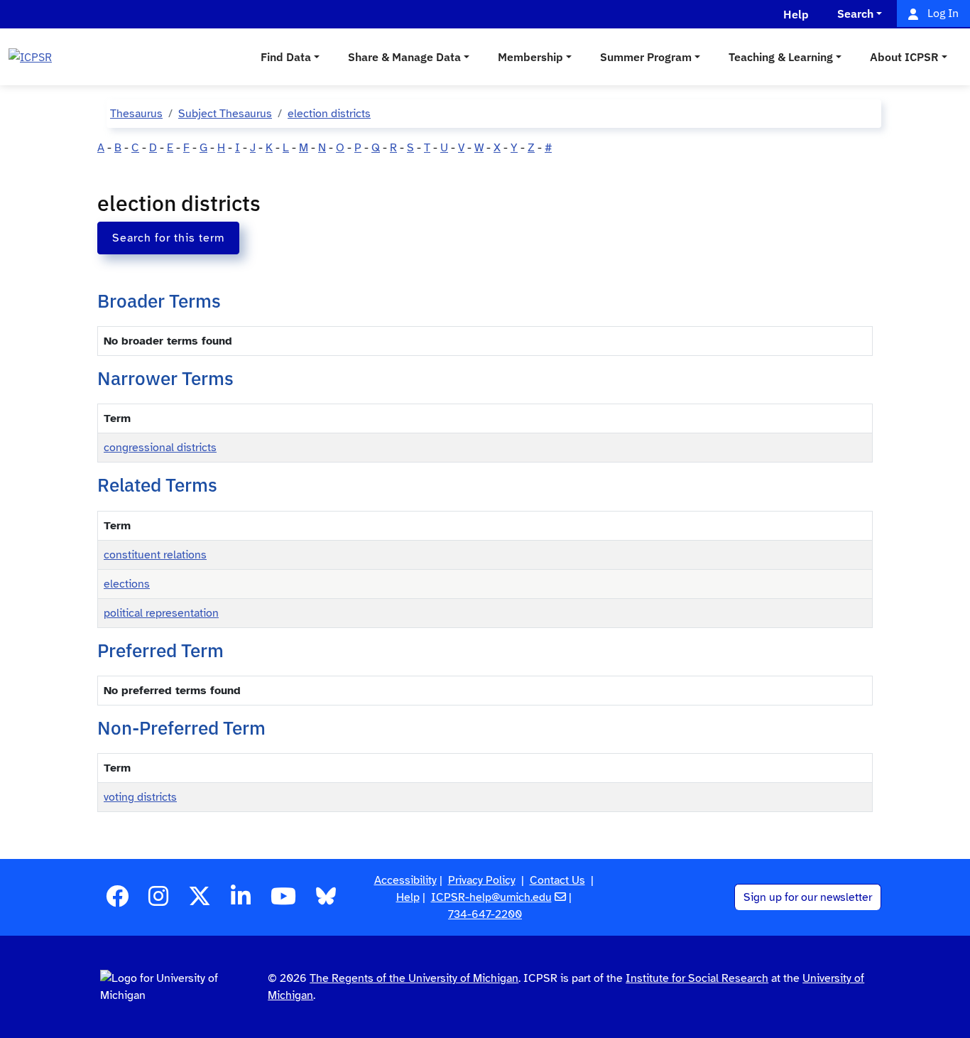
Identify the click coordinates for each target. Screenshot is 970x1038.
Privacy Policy (482, 880)
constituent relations (155, 555)
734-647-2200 (485, 914)
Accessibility (405, 880)
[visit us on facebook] (117, 901)
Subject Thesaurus (225, 114)
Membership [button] (530, 57)
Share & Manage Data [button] (404, 57)
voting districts (140, 797)
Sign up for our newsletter (807, 897)
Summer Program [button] (646, 57)
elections (127, 584)
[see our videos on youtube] (283, 901)
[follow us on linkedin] (240, 901)
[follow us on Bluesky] (325, 901)
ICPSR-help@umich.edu (491, 897)
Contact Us (557, 880)
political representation (161, 613)
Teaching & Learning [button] (781, 57)
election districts (329, 114)
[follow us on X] (199, 901)
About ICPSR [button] (904, 57)
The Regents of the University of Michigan (414, 978)
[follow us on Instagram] (158, 901)
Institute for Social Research (697, 978)
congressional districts (160, 447)
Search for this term (168, 238)
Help (408, 897)
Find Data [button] (286, 57)
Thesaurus (136, 114)
